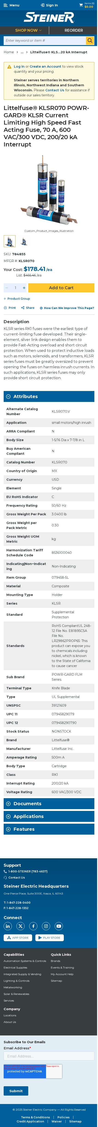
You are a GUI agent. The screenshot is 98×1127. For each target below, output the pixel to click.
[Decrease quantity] (7, 287)
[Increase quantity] (24, 287)
